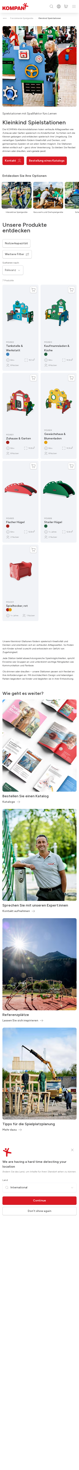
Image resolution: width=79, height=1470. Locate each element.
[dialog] (39, 735)
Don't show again (39, 1211)
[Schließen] (72, 1150)
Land (5, 1180)
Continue (39, 1200)
